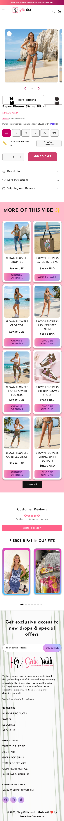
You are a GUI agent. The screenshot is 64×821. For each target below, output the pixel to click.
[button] (3, 11)
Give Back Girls (13, 758)
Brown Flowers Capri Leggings (16, 455)
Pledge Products (14, 713)
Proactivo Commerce (32, 816)
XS (6, 133)
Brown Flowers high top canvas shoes (47, 391)
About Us (8, 730)
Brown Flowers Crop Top (16, 323)
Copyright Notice (14, 769)
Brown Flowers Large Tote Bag (47, 260)
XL (44, 133)
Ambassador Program (18, 790)
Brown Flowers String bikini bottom (47, 457)
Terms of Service (14, 763)
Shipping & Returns (15, 774)
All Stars (8, 752)
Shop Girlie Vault (26, 812)
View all (32, 485)
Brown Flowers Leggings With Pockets (16, 391)
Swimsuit (8, 719)
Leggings (8, 725)
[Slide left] (25, 88)
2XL (55, 133)
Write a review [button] (32, 528)
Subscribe (52, 648)
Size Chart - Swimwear (49, 143)
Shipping (5, 118)
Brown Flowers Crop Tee (16, 260)
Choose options (17, 276)
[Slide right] (38, 88)
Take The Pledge (13, 746)
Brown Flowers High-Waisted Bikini (47, 325)
